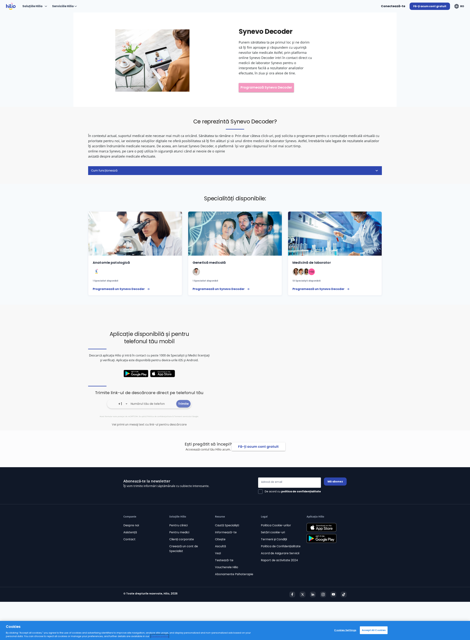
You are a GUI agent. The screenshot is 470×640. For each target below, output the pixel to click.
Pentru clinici (178, 525)
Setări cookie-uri (273, 532)
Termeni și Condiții (274, 539)
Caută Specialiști (227, 525)
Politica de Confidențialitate (281, 546)
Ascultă (220, 546)
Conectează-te (393, 6)
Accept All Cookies (374, 630)
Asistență (130, 532)
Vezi (218, 553)
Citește (220, 539)
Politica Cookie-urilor (276, 525)
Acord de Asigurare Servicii (280, 553)
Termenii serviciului (183, 416)
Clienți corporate (181, 539)
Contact (129, 539)
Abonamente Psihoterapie (234, 574)
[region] (235, 630)
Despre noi (131, 525)
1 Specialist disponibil (105, 280)
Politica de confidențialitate (159, 416)
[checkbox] (289, 491)
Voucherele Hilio (226, 567)
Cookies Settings (345, 630)
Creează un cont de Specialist (183, 548)
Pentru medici (179, 532)
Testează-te (224, 560)
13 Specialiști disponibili (306, 280)
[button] (235, 170)
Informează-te (226, 532)
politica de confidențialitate (301, 491)
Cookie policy (160, 636)
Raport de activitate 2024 (279, 560)
